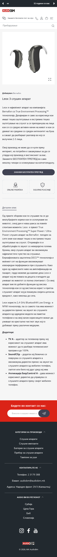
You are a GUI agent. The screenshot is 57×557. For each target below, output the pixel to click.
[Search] (52, 26)
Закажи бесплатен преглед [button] (28, 172)
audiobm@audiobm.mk (32, 480)
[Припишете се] (44, 413)
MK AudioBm (32, 549)
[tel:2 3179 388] (36, 18)
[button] (2, 3)
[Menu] (51, 18)
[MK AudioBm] (8, 10)
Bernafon (17, 93)
